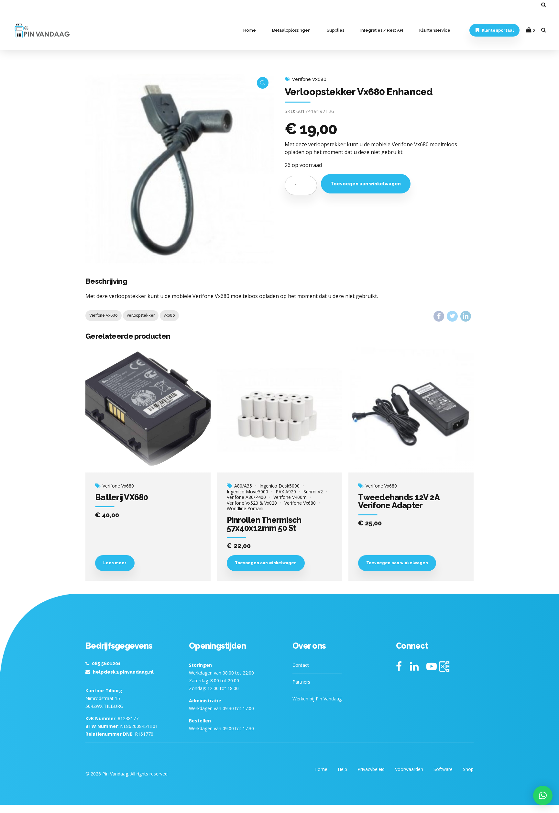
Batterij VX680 (121, 497)
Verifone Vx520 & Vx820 (252, 503)
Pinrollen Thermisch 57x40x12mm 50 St (264, 524)
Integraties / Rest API (381, 30)
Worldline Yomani (245, 508)
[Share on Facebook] (438, 316)
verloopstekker (141, 315)
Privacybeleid (371, 769)
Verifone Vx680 (309, 79)
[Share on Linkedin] (465, 316)
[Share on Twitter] (452, 316)
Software (443, 769)
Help (342, 769)
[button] (543, 795)
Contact (300, 665)
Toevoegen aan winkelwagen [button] (266, 563)
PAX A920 (286, 492)
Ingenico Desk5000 (279, 486)
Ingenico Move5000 (247, 492)
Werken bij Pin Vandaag (317, 699)
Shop (468, 769)
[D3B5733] (148, 410)
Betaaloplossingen (291, 30)
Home (249, 30)
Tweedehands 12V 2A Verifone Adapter (398, 501)
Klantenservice (434, 30)
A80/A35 (243, 486)
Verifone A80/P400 (246, 497)
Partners (301, 682)
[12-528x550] (411, 410)
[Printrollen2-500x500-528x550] (279, 410)
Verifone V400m (290, 497)
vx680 (169, 315)
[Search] (543, 4)
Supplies (335, 30)
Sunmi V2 (313, 492)
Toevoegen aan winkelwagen (366, 183)
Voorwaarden (409, 769)
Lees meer (114, 563)
